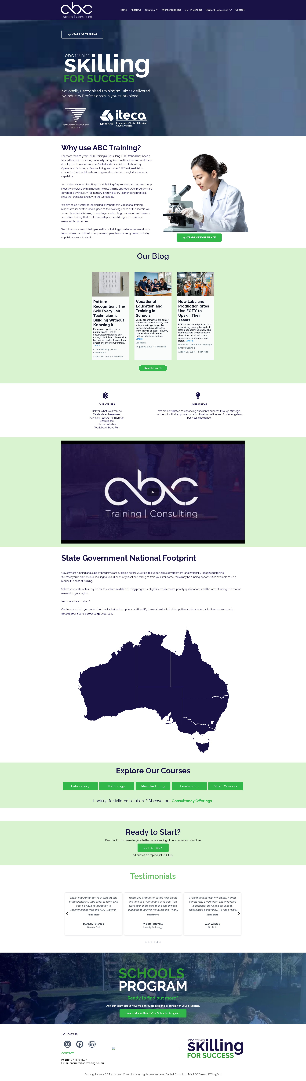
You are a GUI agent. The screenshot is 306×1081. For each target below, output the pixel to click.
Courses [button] (150, 10)
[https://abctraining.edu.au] (89, 10)
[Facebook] (80, 1044)
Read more (93, 914)
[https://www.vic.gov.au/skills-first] (145, 1048)
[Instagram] (67, 1044)
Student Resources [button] (217, 10)
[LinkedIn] (92, 1044)
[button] (110, 316)
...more (96, 345)
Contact (67, 1053)
